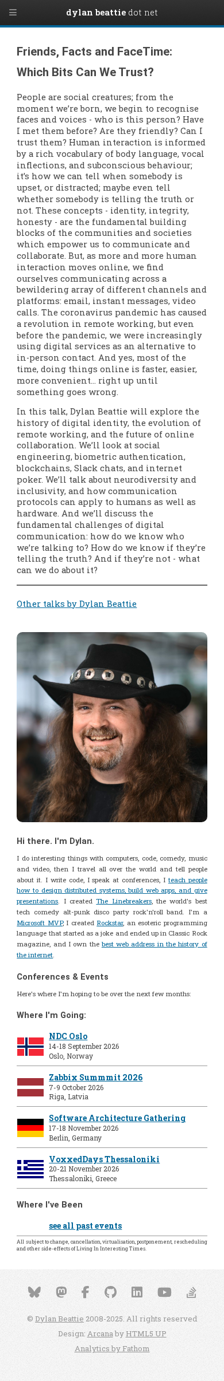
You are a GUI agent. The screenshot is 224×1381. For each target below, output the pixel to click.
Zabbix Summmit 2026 (95, 1077)
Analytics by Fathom (112, 1348)
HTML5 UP (146, 1333)
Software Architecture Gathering (117, 1117)
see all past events (85, 1225)
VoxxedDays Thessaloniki (104, 1159)
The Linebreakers (123, 901)
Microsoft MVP (39, 922)
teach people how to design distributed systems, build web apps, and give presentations (112, 890)
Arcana (100, 1333)
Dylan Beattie (59, 1318)
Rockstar (109, 922)
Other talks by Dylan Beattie (77, 603)
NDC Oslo (68, 1036)
